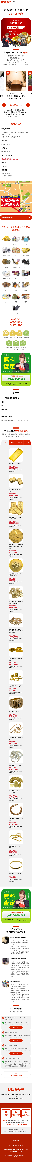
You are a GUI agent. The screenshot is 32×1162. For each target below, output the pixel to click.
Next (28, 105)
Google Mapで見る (7, 217)
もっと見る (16, 1027)
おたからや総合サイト (16, 1145)
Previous (4, 105)
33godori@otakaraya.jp (9, 159)
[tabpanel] (16, 86)
